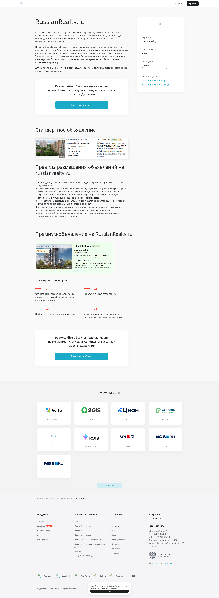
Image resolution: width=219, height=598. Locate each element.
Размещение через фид (155, 84)
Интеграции (42, 539)
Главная (114, 521)
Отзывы (114, 530)
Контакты (115, 526)
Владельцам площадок (84, 556)
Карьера (115, 553)
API (38, 535)
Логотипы (115, 549)
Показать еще (109, 485)
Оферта (77, 551)
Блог (76, 521)
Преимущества (118, 539)
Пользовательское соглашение (87, 539)
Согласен (109, 591)
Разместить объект (81, 104)
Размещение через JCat (155, 80)
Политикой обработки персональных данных (103, 588)
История (115, 544)
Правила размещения (83, 535)
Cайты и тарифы (44, 530)
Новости (78, 530)
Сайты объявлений (82, 526)
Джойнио (41, 521)
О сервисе (116, 535)
